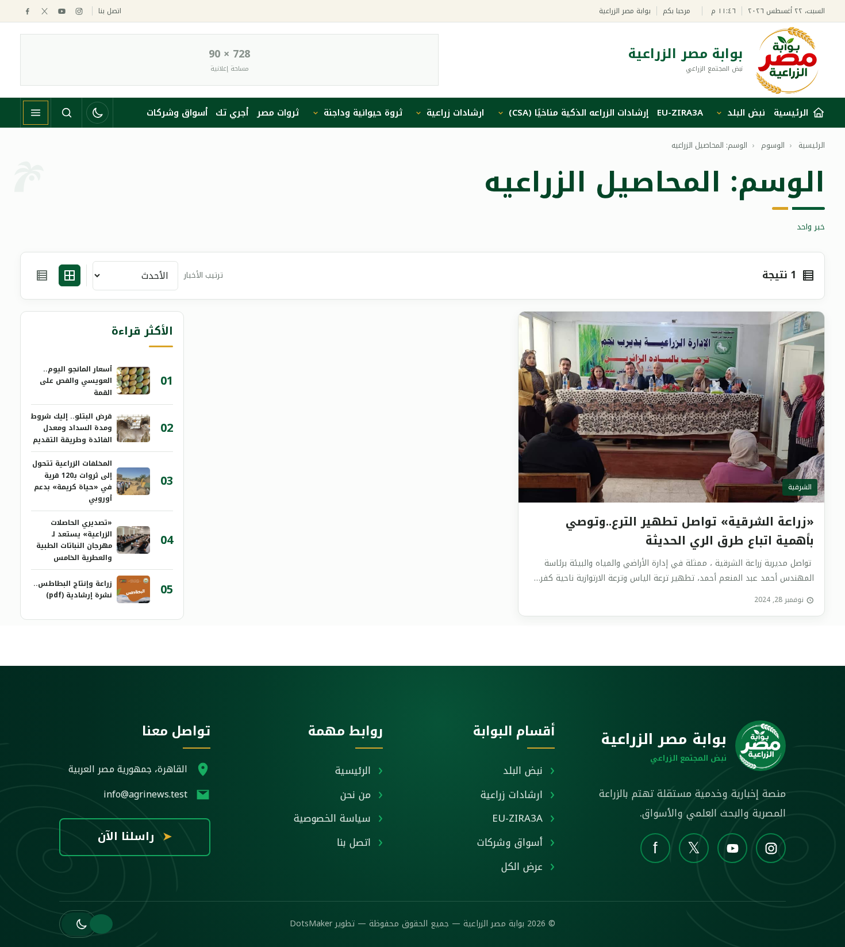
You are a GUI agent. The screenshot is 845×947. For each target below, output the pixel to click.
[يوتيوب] (62, 11)
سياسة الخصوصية (332, 818)
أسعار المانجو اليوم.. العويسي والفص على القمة (76, 381)
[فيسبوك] (27, 11)
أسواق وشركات (177, 113)
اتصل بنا (109, 11)
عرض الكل (522, 866)
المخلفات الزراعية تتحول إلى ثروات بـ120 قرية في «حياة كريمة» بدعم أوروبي (72, 481)
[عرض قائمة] (42, 275)
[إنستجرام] (79, 11)
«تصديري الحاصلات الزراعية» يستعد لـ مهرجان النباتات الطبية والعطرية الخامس (74, 540)
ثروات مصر (278, 113)
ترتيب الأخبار (203, 275)
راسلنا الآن (135, 836)
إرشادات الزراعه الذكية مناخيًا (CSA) (578, 113)
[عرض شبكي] (69, 275)
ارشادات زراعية (455, 113)
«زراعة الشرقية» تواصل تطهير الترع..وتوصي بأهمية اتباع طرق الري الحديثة (690, 531)
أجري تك (232, 113)
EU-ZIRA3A (680, 113)
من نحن (355, 794)
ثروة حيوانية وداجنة (363, 113)
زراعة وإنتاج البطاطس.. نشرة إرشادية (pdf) (72, 589)
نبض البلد (746, 113)
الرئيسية (353, 770)
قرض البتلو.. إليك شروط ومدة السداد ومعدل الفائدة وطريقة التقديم (71, 428)
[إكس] (44, 11)
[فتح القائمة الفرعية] (719, 113)
